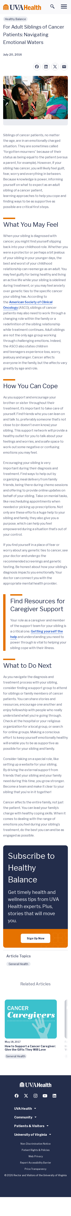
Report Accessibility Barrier (35, 1162)
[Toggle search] (52, 6)
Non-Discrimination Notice (35, 1143)
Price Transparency (35, 1169)
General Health (18, 964)
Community (23, 1117)
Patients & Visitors (29, 1126)
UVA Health (23, 1109)
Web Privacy (35, 1156)
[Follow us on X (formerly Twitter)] (26, 1095)
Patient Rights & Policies (36, 1150)
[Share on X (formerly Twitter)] (55, 66)
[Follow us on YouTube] (45, 1095)
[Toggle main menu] (63, 6)
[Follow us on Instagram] (35, 1095)
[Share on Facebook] (37, 66)
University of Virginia (30, 1135)
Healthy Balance (15, 19)
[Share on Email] (64, 66)
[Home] (22, 7)
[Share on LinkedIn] (46, 66)
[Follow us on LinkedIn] (54, 1095)
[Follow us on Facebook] (16, 1095)
